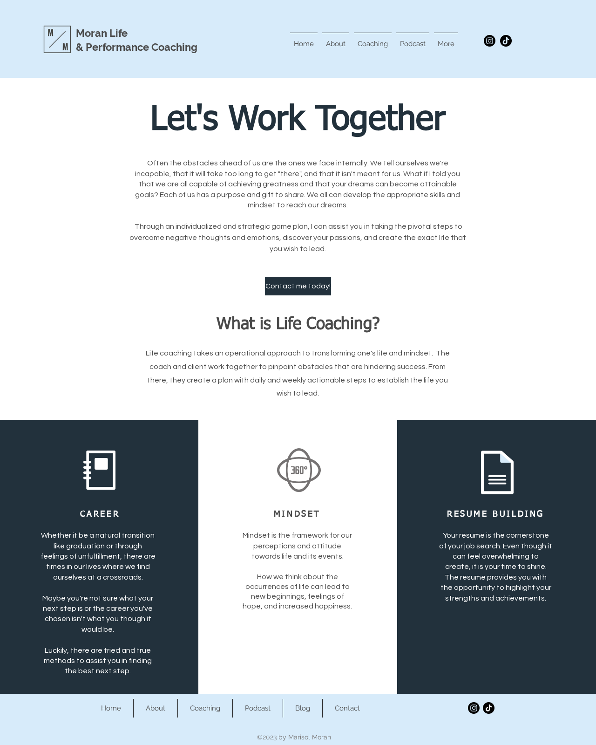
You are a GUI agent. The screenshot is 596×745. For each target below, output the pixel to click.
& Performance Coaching (136, 47)
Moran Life (102, 33)
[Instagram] (489, 41)
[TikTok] (506, 41)
